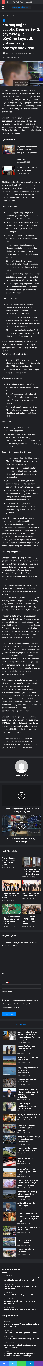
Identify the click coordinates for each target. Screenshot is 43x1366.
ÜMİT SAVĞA (10, 53)
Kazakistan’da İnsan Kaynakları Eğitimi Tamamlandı (26, 1048)
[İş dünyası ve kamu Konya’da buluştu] (31, 885)
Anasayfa (7, 16)
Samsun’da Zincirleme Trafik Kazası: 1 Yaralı (27, 1149)
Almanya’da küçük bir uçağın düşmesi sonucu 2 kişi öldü (28, 1171)
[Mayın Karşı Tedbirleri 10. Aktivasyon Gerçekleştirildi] (9, 1071)
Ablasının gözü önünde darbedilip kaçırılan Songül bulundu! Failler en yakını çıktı (28, 1036)
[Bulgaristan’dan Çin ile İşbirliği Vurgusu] (8, 170)
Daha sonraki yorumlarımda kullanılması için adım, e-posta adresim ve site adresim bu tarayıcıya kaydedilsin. (20, 1003)
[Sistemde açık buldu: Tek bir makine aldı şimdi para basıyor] (31, 862)
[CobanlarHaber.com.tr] (21, 7)
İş (13, 16)
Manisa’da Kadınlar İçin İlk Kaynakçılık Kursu (10, 895)
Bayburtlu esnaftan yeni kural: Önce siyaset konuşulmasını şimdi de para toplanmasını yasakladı (27, 153)
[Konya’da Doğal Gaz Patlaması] (9, 1252)
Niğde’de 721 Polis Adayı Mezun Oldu (20, 2)
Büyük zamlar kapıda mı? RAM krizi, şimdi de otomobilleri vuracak (11, 920)
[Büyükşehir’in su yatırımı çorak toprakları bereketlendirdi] (9, 1241)
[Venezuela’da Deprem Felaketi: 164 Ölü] (9, 1082)
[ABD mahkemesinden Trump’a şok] (9, 1206)
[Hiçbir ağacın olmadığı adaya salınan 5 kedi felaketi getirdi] (9, 1194)
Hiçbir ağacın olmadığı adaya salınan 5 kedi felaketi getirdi (27, 1194)
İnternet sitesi (7, 991)
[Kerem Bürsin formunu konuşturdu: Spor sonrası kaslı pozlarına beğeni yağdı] (9, 1216)
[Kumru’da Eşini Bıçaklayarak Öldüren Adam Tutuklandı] (9, 1106)
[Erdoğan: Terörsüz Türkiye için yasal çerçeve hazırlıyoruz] (9, 1139)
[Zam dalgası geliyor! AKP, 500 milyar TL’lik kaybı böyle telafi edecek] (9, 1183)
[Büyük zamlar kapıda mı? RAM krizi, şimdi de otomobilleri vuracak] (11, 909)
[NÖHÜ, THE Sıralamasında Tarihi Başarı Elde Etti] (9, 1118)
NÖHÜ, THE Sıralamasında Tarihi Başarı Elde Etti (28, 1116)
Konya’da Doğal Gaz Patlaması (26, 1250)
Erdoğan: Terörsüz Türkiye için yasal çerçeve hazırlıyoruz (28, 1139)
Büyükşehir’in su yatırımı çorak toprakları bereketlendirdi (27, 1240)
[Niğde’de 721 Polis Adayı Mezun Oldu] (9, 1060)
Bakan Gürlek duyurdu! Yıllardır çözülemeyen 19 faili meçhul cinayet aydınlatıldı (27, 1093)
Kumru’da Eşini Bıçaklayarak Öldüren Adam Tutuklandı (26, 1106)
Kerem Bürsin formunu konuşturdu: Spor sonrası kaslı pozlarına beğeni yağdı (28, 1217)
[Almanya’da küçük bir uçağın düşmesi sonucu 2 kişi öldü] (9, 1172)
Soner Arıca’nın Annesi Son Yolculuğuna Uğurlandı (27, 1127)
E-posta (5, 983)
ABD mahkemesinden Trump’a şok (26, 1204)
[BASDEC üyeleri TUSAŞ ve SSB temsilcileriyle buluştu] (31, 909)
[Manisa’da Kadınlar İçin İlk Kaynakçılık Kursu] (11, 885)
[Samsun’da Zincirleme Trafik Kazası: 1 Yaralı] (9, 1151)
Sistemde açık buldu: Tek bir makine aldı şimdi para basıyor (31, 871)
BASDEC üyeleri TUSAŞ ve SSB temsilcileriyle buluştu (28, 920)
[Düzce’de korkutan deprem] (9, 1161)
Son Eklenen (21, 1024)
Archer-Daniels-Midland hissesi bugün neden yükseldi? (9, 861)
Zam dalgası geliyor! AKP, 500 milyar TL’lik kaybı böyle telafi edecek (28, 1182)
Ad (3, 974)
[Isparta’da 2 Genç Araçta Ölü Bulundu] (9, 1230)
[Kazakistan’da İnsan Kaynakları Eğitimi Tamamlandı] (9, 1049)
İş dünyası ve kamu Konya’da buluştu (30, 894)
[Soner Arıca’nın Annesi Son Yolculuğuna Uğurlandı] (9, 1128)
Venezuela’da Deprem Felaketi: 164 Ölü (27, 1080)
